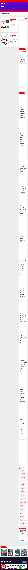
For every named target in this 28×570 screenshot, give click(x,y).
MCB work (21, 516)
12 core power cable (22, 113)
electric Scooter (22, 513)
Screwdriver (14, 19)
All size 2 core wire (22, 190)
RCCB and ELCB (22, 344)
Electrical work (22, 264)
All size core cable (22, 196)
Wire (20, 425)
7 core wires (21, 474)
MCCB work (21, 519)
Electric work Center (24, 554)
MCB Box (21, 292)
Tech (20, 395)
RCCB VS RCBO (22, 61)
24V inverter (21, 133)
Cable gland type (22, 217)
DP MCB (21, 243)
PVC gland (21, 333)
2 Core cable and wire (23, 121)
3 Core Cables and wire (23, 137)
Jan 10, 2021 (12, 39)
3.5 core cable (22, 143)
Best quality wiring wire (23, 209)
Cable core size (22, 215)
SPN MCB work (22, 391)
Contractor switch (22, 232)
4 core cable (21, 145)
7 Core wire (21, 162)
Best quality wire (22, 207)
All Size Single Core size (23, 502)
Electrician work (22, 268)
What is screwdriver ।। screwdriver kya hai (13, 23)
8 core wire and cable (23, 480)
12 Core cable (22, 109)
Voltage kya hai (22, 423)
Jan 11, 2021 (12, 25)
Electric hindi (21, 512)
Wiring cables (22, 433)
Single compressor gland (23, 362)
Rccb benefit (21, 346)
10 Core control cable (22, 487)
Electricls (11, 19)
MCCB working (22, 520)
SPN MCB (21, 387)
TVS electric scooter (22, 415)
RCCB (25, 520)
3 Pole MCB (21, 141)
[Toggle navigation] (14, 11)
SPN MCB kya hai (22, 389)
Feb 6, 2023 (10, 552)
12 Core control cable (22, 495)
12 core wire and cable (23, 498)
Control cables (22, 236)
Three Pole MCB (22, 397)
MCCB (24, 516)
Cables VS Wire (22, 505)
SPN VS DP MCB (22, 59)
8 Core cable (21, 164)
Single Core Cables (22, 364)
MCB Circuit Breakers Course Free (4, 549)
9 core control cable (22, 175)
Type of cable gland (22, 417)
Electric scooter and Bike (23, 260)
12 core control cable (23, 111)
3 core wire (21, 139)
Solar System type (22, 57)
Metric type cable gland (23, 315)
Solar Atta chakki (22, 372)
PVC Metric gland (22, 335)
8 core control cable (22, 166)
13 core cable (22, 115)
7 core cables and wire (23, 473)
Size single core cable (23, 366)
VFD (20, 421)
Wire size (21, 429)
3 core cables (22, 135)
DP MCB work (22, 245)
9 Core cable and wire (23, 173)
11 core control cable (22, 491)
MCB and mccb (22, 290)
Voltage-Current (22, 523)
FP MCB (21, 276)
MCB (20, 286)
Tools (10, 20)
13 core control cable (23, 117)
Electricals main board (23, 266)
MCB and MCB (22, 288)
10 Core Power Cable (22, 488)
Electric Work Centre (3, 5)
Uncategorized (22, 419)
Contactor (21, 506)
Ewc (20, 274)
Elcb (23, 506)
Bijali (20, 211)
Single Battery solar (22, 360)
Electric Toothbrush (22, 262)
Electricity (21, 270)
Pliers (13, 35)
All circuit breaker (22, 183)
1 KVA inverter (22, 95)
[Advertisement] (23, 34)
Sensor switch (22, 358)
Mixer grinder (21, 317)
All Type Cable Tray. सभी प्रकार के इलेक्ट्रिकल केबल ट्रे (23, 55)
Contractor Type (22, 234)
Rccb (20, 342)
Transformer (21, 413)
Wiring (21, 431)
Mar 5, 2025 (3, 552)
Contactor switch (22, 230)
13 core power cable (22, 119)
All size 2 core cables (23, 188)
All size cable (22, 194)
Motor (20, 319)
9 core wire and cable (23, 484)
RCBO (21, 340)
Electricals (21, 509)
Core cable (21, 238)
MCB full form (22, 294)
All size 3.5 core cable (23, 192)
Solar (20, 370)
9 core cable (21, 171)
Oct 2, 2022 (17, 552)
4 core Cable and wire (23, 147)
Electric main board (22, 258)
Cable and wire (22, 213)
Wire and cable (22, 427)
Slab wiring (21, 368)
